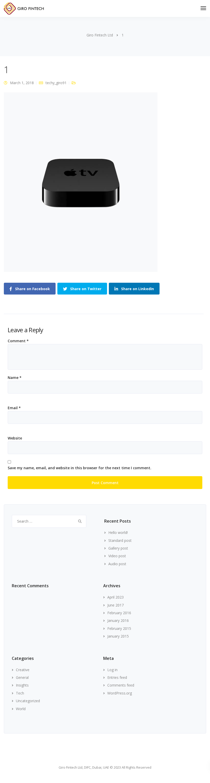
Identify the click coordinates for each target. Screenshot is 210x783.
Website (15, 438)
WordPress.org (119, 693)
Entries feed (117, 677)
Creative (22, 669)
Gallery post (118, 548)
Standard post (120, 540)
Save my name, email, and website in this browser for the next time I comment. (79, 468)
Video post (117, 555)
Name (15, 377)
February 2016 (119, 612)
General (22, 677)
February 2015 (119, 628)
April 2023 (115, 597)
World (21, 708)
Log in (112, 669)
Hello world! (118, 532)
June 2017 (115, 605)
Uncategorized (28, 700)
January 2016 (118, 620)
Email (14, 408)
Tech (20, 693)
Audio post (117, 563)
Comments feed (120, 685)
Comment (18, 341)
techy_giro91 (56, 82)
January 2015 (118, 636)
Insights (22, 685)
